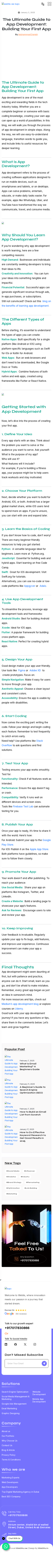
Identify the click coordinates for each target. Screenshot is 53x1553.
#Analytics (11, 1177)
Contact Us (7, 1445)
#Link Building (30, 1188)
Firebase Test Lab (23, 806)
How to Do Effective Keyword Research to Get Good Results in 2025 (33, 1136)
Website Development (39, 1393)
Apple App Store (39, 849)
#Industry (25, 1177)
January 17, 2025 (27, 1129)
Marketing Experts (11, 1477)
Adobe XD (35, 670)
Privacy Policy (9, 1455)
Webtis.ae (21, 1548)
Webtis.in (43, 1548)
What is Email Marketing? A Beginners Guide (30, 1066)
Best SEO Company (11, 1496)
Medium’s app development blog (20, 1004)
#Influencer (29, 1171)
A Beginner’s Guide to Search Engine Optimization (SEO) (33, 1090)
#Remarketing (32, 1182)
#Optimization (13, 1188)
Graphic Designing (11, 1413)
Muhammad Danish (28, 34)
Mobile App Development (39, 1400)
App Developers (10, 1487)
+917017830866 (29, 1260)
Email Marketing (9, 1408)
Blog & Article (8, 1450)
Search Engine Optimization (15, 1392)
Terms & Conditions (11, 1459)
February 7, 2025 (27, 1061)
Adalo (43, 585)
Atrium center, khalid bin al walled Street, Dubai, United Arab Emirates (29, 1526)
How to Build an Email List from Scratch (33, 1113)
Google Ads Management (14, 1404)
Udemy (19, 1008)
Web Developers (10, 1482)
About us (6, 1431)
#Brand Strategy (13, 1182)
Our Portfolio (8, 1436)
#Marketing (11, 1194)
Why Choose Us (9, 1440)
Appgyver (29, 585)
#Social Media (12, 1171)
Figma (21, 670)
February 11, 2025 (27, 1084)
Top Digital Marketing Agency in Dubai (20, 1492)
